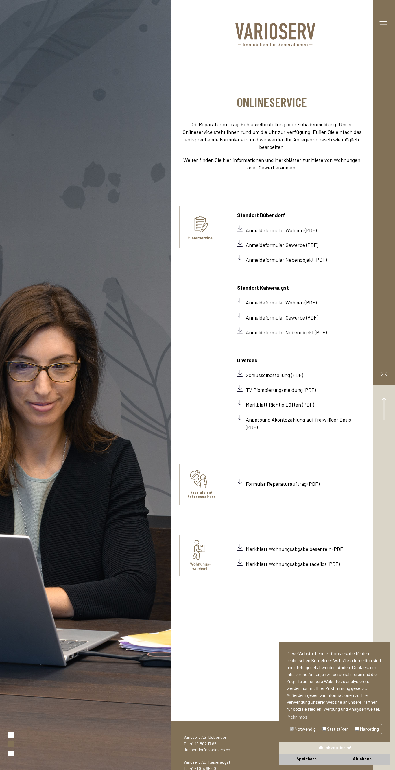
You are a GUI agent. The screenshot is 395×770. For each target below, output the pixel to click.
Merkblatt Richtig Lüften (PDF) (280, 404)
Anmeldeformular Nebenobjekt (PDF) (286, 259)
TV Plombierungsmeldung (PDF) (281, 390)
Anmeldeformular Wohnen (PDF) (281, 230)
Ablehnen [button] (362, 758)
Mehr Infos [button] (297, 716)
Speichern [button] (306, 758)
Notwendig (305, 729)
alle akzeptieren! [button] (334, 747)
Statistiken (337, 729)
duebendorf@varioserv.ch (207, 749)
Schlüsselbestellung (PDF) (274, 375)
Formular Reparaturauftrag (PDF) (283, 484)
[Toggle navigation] (383, 22)
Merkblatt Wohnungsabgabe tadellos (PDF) (293, 564)
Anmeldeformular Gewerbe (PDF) (282, 245)
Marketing (369, 729)
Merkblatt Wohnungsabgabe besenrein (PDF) (295, 549)
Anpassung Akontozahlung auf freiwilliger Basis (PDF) (298, 423)
